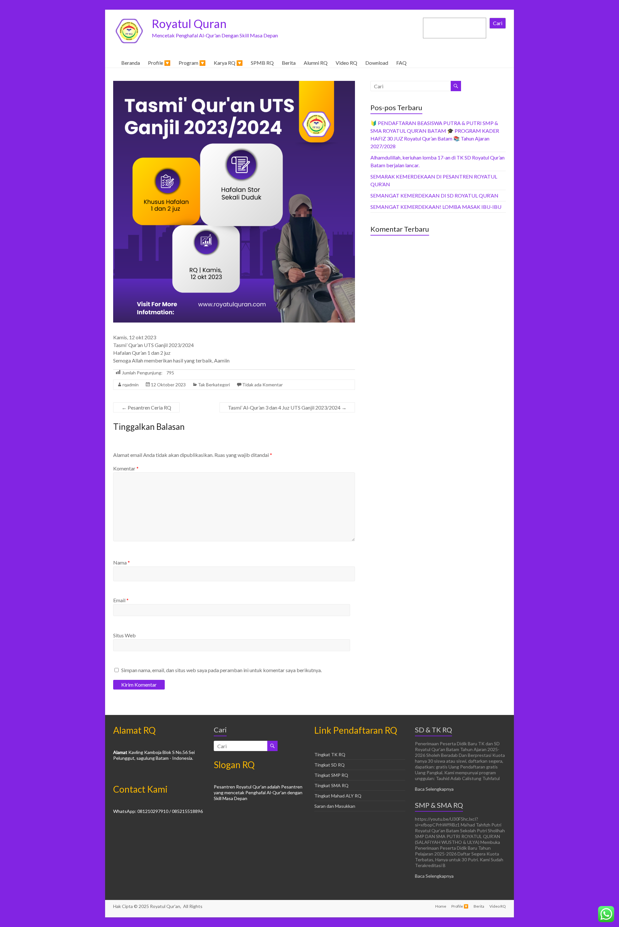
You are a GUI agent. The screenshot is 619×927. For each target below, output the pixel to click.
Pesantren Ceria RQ (146, 407)
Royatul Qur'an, (166, 906)
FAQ (401, 63)
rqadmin (131, 384)
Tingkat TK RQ (329, 754)
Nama (121, 562)
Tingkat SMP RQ (331, 775)
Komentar (126, 468)
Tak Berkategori (214, 384)
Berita (289, 63)
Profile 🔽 (159, 63)
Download (376, 63)
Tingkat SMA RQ (331, 785)
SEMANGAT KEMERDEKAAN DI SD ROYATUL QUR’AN (434, 195)
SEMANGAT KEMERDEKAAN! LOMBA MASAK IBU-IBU (435, 207)
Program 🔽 (192, 63)
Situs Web (124, 635)
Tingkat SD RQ (329, 765)
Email (121, 600)
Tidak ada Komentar (262, 384)
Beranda (130, 63)
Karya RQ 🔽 (228, 63)
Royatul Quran (189, 23)
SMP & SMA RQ (439, 805)
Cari (497, 23)
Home (440, 906)
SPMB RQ (262, 63)
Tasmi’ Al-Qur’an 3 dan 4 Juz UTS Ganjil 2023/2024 (287, 407)
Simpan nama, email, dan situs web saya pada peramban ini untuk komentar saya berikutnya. (221, 670)
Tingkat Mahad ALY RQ (337, 795)
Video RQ (346, 63)
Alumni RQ (316, 63)
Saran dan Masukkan (334, 806)
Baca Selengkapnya (434, 789)
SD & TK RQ (433, 729)
